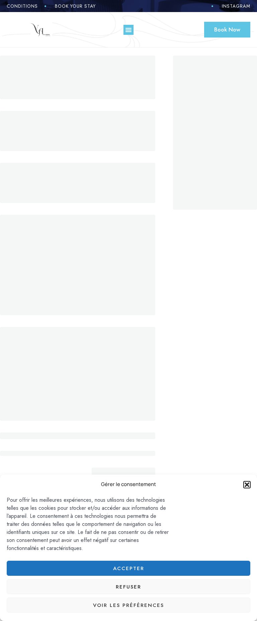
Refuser (128, 587)
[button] (247, 484)
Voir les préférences (128, 605)
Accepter (128, 568)
